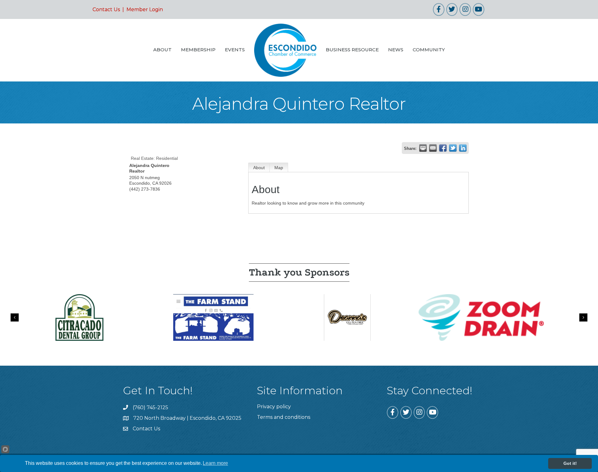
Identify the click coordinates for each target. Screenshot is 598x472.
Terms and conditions (283, 417)
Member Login (144, 9)
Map (278, 167)
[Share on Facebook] (443, 148)
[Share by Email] (433, 148)
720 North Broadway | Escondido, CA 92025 (187, 418)
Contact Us (106, 9)
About (259, 167)
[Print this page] (423, 148)
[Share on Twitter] (453, 148)
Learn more (215, 463)
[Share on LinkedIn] (463, 148)
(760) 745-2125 (150, 407)
